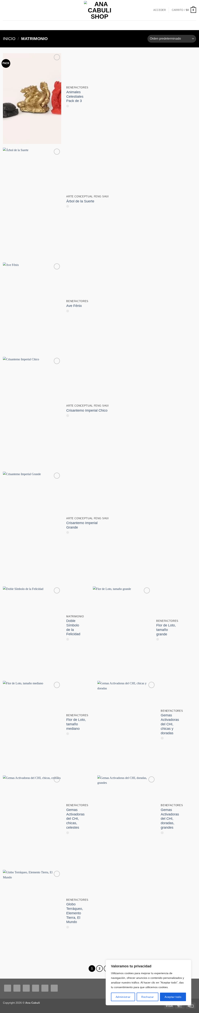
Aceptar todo (173, 996)
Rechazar (147, 996)
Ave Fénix (74, 306)
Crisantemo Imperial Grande (82, 525)
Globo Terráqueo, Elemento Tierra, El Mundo (74, 913)
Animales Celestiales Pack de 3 (74, 96)
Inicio (9, 38)
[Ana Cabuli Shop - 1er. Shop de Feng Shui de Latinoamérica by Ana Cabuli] (99, 10)
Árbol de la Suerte (80, 201)
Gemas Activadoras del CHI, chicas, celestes (75, 818)
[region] (148, 982)
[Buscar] (4, 10)
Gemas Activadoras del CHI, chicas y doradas (170, 724)
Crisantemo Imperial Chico (86, 410)
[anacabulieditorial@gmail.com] (194, 25)
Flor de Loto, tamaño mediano (76, 724)
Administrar (123, 996)
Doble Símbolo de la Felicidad (73, 627)
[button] (159, 10)
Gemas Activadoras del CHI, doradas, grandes (170, 818)
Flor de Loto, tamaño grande (166, 629)
